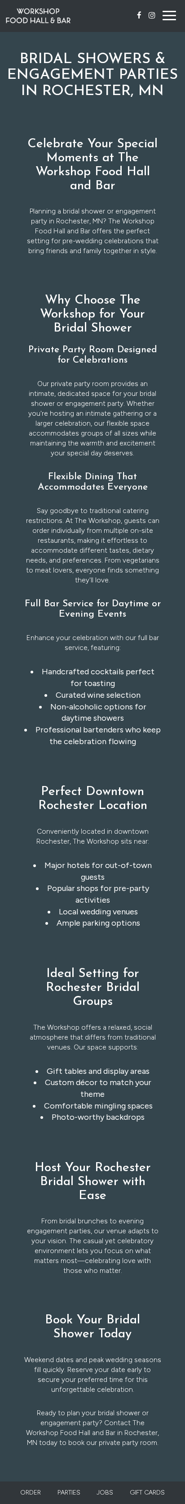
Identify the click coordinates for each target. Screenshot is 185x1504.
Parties (68, 1492)
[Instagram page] (151, 15)
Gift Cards (147, 1492)
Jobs (105, 1492)
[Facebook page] (139, 15)
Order (30, 1492)
